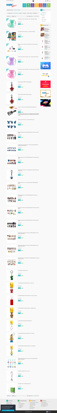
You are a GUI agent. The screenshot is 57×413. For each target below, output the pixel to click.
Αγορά (19, 36)
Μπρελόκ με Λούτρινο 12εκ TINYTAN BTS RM (47, 48)
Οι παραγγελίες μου (21, 406)
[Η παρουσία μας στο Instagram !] (45, 103)
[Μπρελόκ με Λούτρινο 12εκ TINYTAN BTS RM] (42, 49)
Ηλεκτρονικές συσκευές (44, 6)
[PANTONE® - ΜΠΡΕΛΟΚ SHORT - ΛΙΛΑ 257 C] (11, 375)
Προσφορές (20, 13)
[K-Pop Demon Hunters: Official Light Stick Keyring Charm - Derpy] (42, 35)
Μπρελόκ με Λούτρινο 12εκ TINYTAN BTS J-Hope (47, 44)
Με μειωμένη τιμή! (10, 13)
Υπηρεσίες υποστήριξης (44, 402)
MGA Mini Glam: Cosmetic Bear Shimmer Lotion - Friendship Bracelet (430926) (28, 56)
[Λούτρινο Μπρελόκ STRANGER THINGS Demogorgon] (11, 86)
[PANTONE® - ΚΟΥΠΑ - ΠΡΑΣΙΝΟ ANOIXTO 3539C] (11, 388)
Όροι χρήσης (31, 406)
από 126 (32, 16)
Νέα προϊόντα (24, 13)
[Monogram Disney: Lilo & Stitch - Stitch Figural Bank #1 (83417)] (11, 124)
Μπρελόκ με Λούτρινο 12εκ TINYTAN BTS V (47, 39)
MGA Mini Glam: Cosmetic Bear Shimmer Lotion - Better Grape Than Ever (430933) (28, 69)
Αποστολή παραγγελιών (32, 403)
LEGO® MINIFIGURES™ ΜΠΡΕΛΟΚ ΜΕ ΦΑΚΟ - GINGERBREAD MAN (27, 308)
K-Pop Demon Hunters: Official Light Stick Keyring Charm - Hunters (47, 29)
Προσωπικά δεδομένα (32, 407)
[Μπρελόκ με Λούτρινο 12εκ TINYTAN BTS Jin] (42, 54)
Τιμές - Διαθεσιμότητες (43, 406)
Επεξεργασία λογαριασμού (21, 403)
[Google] (45, 75)
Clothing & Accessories (40, 6)
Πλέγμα (9, 16)
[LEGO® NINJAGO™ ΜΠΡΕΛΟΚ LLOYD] (11, 275)
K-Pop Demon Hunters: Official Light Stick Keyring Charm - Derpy (47, 35)
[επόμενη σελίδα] (38, 16)
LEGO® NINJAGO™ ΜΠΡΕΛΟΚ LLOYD (23, 270)
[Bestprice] (45, 84)
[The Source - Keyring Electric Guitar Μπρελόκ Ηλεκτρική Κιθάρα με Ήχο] (11, 111)
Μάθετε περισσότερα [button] (7, 408)
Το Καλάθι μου (48, 1)
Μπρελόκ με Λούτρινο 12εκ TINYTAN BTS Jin (47, 53)
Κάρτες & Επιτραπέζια (28, 6)
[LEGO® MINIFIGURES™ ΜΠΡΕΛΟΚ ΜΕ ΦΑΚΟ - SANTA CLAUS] (11, 287)
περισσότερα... (19, 115)
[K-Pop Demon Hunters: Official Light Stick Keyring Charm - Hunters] (42, 29)
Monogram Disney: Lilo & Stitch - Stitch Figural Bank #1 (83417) (26, 119)
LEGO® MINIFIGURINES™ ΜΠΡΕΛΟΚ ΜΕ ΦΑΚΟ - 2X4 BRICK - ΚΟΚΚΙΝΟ (27, 295)
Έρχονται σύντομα (29, 13)
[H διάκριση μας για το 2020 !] (45, 93)
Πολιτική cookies (32, 408)
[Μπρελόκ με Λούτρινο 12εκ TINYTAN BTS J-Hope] (42, 44)
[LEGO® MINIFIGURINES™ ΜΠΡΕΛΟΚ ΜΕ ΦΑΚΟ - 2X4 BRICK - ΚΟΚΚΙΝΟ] (11, 300)
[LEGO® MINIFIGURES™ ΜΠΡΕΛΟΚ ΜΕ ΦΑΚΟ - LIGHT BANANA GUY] (11, 350)
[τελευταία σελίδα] (37, 16)
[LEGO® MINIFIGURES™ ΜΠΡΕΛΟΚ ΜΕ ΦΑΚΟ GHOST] (11, 325)
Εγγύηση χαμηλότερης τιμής (44, 403)
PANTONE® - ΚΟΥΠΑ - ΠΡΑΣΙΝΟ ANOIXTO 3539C (24, 383)
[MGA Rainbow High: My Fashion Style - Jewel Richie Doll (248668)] (11, 36)
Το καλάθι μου (20, 407)
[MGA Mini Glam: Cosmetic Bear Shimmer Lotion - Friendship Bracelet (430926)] (11, 61)
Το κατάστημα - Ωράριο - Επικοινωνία (34, 402)
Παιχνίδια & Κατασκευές (32, 6)
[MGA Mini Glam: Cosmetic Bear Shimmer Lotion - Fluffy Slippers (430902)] (11, 23)
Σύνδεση (50, 1)
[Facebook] (45, 65)
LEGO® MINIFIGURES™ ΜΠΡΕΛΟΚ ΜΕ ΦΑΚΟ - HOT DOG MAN (26, 333)
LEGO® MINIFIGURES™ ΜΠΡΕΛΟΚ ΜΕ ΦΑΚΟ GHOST (25, 320)
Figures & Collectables (36, 6)
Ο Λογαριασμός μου (46, 1)
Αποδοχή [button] (8, 410)
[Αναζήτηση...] (33, 1)
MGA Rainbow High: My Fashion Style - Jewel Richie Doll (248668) (26, 31)
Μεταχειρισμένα (35, 13)
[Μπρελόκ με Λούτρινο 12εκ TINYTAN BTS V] (42, 40)
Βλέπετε (28, 16)
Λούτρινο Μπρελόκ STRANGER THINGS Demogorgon (24, 81)
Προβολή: (8, 16)
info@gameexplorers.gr (9, 404)
